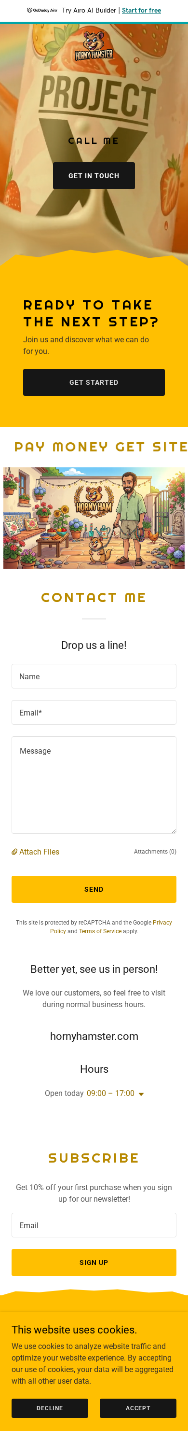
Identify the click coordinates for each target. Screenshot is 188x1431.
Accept (138, 1407)
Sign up (94, 1262)
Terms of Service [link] (100, 931)
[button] (15, 851)
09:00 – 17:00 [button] (110, 1093)
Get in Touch (94, 176)
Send (94, 889)
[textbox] (94, 676)
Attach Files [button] (39, 851)
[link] (94, 47)
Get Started (94, 382)
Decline (50, 1407)
